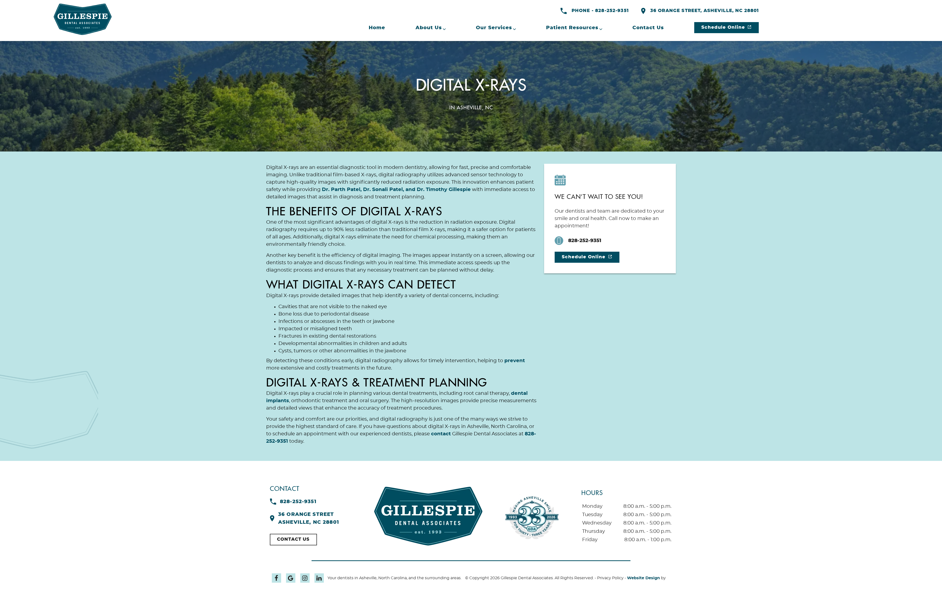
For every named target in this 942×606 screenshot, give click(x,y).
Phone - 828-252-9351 (600, 11)
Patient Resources (572, 27)
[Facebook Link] (276, 578)
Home (377, 27)
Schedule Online (723, 27)
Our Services (494, 27)
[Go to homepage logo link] (428, 516)
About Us (429, 27)
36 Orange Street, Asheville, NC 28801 (704, 11)
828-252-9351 (584, 240)
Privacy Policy (610, 578)
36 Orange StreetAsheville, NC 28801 (308, 518)
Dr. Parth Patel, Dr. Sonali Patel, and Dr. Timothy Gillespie (396, 189)
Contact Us (648, 27)
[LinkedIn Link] (319, 578)
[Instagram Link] (305, 578)
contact (441, 433)
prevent (514, 360)
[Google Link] (290, 578)
